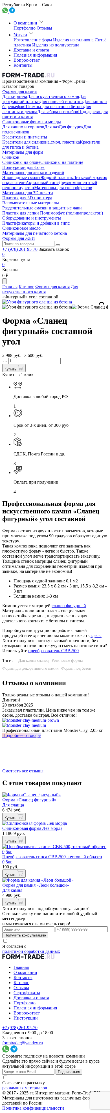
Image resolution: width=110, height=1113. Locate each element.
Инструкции (26, 1018)
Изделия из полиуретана (55, 45)
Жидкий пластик (56, 177)
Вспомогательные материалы (30, 202)
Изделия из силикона (73, 39)
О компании (25, 23)
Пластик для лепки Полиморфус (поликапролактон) (52, 213)
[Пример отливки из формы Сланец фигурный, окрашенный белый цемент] (37, 307)
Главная (9, 286)
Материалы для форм (22, 152)
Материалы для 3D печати (27, 192)
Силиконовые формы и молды (31, 121)
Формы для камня (19, 91)
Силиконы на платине (61, 162)
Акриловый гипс (42, 182)
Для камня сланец (33, 660)
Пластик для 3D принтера (27, 197)
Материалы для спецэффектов (63, 187)
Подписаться (69, 1072)
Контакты (23, 65)
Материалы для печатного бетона (34, 233)
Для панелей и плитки (61, 101)
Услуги (20, 34)
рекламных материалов (24, 1087)
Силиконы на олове (21, 162)
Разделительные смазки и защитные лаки (42, 207)
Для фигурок (71, 126)
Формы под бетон (76, 668)
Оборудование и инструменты (31, 218)
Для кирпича (14, 96)
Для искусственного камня (53, 96)
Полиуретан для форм (23, 167)
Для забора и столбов (57, 111)
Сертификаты (27, 992)
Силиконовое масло (21, 228)
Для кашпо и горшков (23, 126)
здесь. (96, 635)
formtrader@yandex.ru (22, 1042)
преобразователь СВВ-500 (53, 650)
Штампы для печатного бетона (54, 106)
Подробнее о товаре (21, 735)
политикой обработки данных (31, 951)
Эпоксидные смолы (21, 177)
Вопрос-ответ (27, 60)
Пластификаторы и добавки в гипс (36, 223)
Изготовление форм (33, 39)
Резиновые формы (67, 660)
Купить (11, 369)
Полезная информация (35, 55)
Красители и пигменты (24, 137)
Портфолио (25, 28)
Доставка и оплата (31, 50)
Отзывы (44, 28)
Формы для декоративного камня (30, 668)
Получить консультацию (25, 935)
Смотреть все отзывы (22, 770)
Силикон (10, 157)
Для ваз (51, 126)
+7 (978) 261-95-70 (20, 249)
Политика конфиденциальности (33, 1108)
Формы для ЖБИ (18, 238)
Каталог (26, 286)
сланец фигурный (69, 605)
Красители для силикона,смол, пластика (41, 142)
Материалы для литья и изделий (33, 172)
